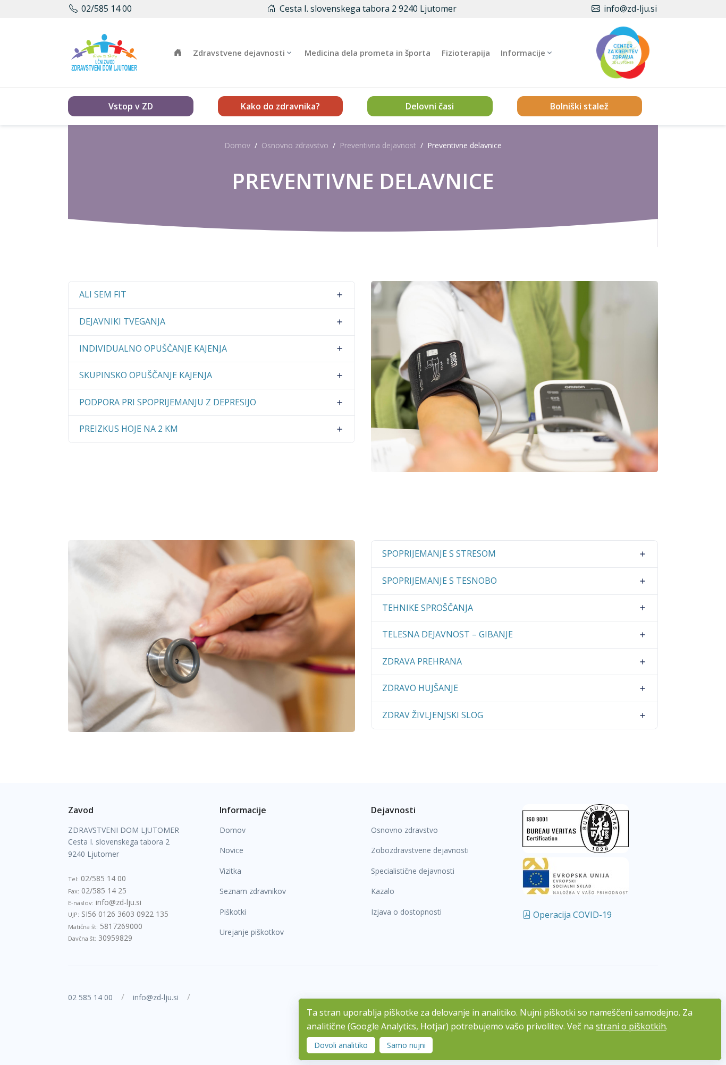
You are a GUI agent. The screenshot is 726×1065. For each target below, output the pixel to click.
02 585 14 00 (90, 997)
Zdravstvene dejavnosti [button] (239, 52)
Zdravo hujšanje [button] (420, 688)
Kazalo (382, 891)
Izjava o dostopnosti (406, 912)
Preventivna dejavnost (378, 145)
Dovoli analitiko (341, 1045)
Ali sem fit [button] (102, 294)
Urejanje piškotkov (252, 932)
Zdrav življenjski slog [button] (432, 715)
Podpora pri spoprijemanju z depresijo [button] (167, 402)
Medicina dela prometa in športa (367, 52)
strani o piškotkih (631, 1026)
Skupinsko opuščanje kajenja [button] (145, 375)
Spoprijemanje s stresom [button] (439, 553)
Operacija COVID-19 (571, 915)
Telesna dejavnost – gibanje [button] (447, 634)
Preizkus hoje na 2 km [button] (128, 428)
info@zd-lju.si (630, 8)
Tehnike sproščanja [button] (427, 608)
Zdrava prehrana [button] (422, 661)
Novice (231, 850)
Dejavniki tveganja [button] (122, 321)
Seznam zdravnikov (253, 891)
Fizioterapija (466, 52)
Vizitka (230, 871)
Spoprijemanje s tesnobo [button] (439, 580)
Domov (237, 145)
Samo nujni (406, 1045)
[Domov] (104, 52)
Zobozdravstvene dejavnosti (420, 850)
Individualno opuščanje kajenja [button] (153, 348)
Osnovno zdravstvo (294, 145)
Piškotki (233, 912)
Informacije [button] (523, 52)
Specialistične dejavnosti (412, 871)
